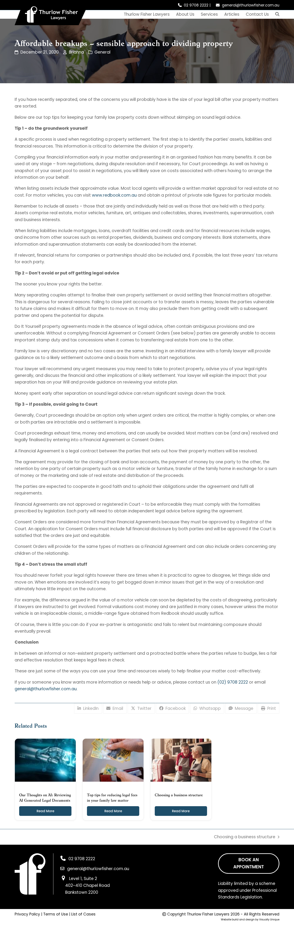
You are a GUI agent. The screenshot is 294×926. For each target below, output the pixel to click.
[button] (277, 14)
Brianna (76, 52)
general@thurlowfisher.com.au (250, 5)
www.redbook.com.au (114, 195)
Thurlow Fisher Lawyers (208, 914)
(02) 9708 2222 (232, 682)
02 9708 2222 (196, 5)
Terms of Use (55, 914)
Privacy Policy (27, 914)
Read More (45, 811)
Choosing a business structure (244, 837)
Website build (229, 919)
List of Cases (83, 914)
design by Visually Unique (262, 919)
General (102, 52)
